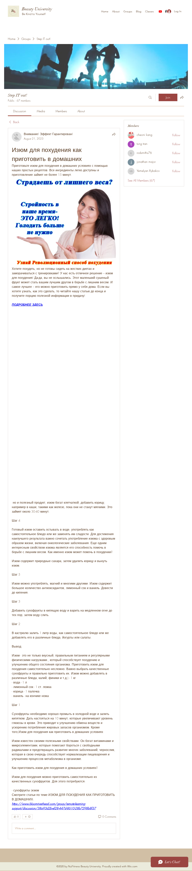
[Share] (114, 134)
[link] (19, 111)
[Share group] (182, 97)
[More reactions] (27, 816)
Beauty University (37, 8)
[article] (64, 483)
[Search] (150, 97)
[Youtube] (160, 11)
